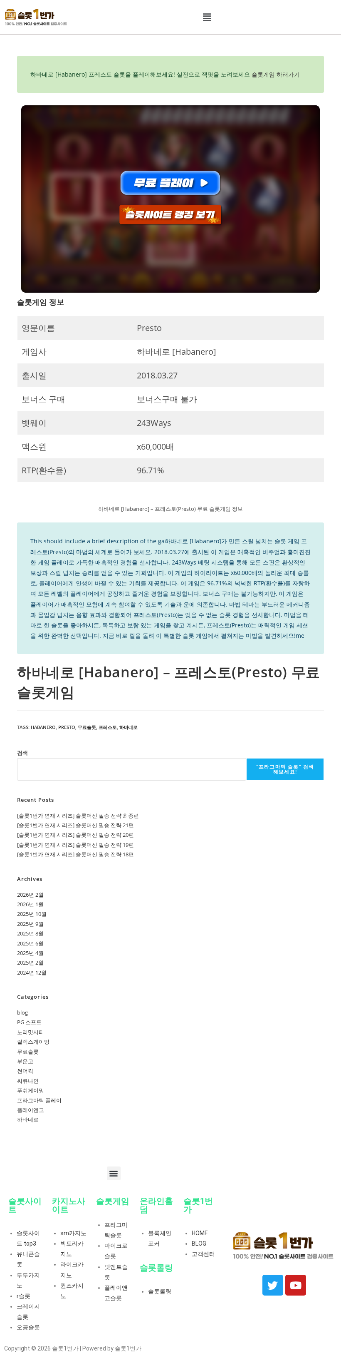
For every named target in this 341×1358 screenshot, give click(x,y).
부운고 (25, 1061)
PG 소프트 (29, 1022)
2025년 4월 (30, 953)
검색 (22, 752)
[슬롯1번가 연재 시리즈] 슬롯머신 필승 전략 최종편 (78, 815)
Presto (66, 727)
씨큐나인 (28, 1080)
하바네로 (128, 727)
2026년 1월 (30, 904)
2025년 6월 (30, 943)
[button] (207, 17)
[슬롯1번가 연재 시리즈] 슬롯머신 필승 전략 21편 (75, 825)
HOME (200, 1233)
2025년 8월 (30, 933)
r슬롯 (23, 1296)
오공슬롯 (28, 1327)
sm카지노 (73, 1233)
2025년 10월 (32, 914)
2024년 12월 (32, 972)
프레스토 (108, 727)
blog (22, 1012)
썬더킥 (25, 1070)
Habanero (43, 727)
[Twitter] (272, 1285)
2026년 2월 (30, 894)
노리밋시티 (30, 1032)
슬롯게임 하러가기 (276, 74)
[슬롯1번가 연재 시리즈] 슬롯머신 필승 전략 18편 (75, 854)
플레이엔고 (30, 1110)
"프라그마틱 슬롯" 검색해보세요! (285, 769)
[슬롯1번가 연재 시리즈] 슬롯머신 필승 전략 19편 (75, 844)
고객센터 (203, 1254)
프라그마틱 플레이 (39, 1100)
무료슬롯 (87, 727)
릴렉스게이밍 (33, 1041)
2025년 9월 (30, 924)
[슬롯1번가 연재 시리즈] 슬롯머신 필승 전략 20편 (75, 834)
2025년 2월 (30, 962)
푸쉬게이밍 (30, 1090)
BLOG (199, 1243)
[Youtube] (295, 1285)
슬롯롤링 (159, 1291)
